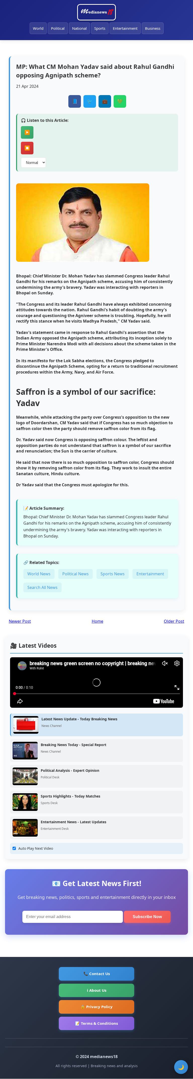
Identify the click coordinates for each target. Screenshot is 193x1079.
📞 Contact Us (96, 973)
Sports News (113, 574)
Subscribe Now (147, 917)
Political (58, 28)
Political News (75, 574)
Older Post (174, 621)
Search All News (42, 587)
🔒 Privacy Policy (96, 1006)
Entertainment (125, 28)
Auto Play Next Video (35, 848)
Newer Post (20, 621)
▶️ (27, 132)
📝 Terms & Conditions (96, 1023)
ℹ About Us (96, 990)
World (38, 28)
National (79, 28)
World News (39, 574)
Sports (99, 28)
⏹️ (27, 148)
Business (152, 28)
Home (97, 621)
